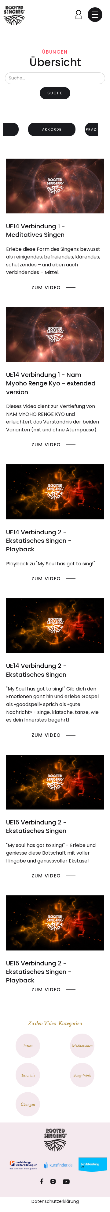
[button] (95, 14)
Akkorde (52, 129)
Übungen (55, 52)
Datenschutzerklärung (55, 1201)
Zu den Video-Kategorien (55, 1023)
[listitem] (51, 131)
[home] (14, 14)
